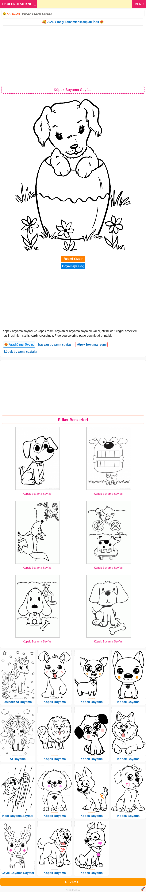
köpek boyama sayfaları (21, 351)
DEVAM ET (73, 882)
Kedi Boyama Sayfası (17, 815)
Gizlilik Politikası (73, 890)
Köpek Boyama (55, 702)
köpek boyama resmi (91, 344)
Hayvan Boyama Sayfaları (37, 13)
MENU (139, 4)
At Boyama (18, 759)
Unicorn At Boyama (18, 702)
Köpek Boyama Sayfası (37, 493)
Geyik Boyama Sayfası (18, 873)
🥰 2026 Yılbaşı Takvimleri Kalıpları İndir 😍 (73, 22)
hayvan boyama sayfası (55, 344)
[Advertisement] (73, 55)
